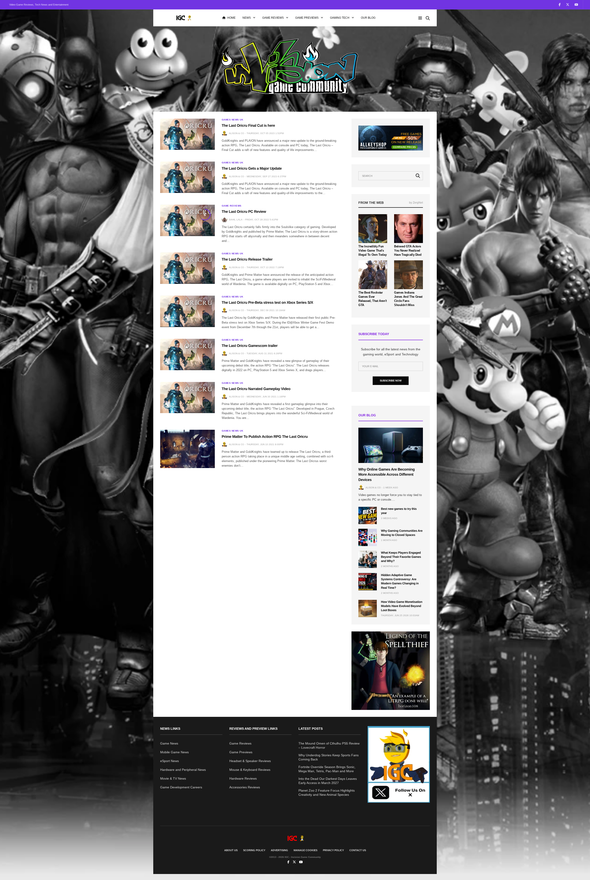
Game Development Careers (181, 787)
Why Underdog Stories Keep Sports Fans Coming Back (328, 757)
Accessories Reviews (244, 787)
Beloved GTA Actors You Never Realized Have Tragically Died (407, 250)
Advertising (279, 850)
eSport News (169, 761)
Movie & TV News (173, 778)
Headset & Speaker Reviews (250, 761)
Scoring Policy (254, 850)
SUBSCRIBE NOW (390, 380)
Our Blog (368, 17)
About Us (231, 850)
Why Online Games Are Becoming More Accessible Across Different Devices (386, 475)
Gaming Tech (339, 17)
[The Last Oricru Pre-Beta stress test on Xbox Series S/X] (187, 311)
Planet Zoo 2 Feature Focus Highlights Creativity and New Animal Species (326, 792)
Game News (169, 743)
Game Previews (307, 17)
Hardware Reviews (243, 778)
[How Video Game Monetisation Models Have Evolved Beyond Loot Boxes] (367, 608)
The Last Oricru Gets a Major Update (252, 169)
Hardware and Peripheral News (183, 770)
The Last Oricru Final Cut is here (248, 126)
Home (231, 17)
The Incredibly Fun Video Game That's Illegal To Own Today (372, 250)
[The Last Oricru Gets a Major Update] (187, 177)
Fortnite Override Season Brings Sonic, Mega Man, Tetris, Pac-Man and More (326, 769)
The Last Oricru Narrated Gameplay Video (256, 389)
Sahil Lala (235, 219)
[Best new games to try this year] (367, 515)
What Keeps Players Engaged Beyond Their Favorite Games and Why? (401, 557)
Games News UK (232, 120)
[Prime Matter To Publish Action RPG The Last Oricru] (187, 449)
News (246, 17)
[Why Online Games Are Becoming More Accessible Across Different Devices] (390, 445)
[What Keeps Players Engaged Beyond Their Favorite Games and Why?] (367, 559)
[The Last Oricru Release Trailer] (187, 268)
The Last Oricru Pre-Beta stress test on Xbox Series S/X (267, 303)
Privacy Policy (333, 850)
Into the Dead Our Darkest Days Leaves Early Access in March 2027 (327, 781)
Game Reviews (273, 17)
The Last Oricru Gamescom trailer (250, 346)
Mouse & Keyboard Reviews (249, 770)
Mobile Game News (174, 752)
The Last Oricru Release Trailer (247, 259)
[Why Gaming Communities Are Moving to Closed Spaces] (367, 537)
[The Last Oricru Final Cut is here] (187, 134)
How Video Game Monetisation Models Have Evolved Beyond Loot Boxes (401, 606)
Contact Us (357, 850)
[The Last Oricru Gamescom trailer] (187, 354)
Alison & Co (236, 133)
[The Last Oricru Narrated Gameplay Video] (187, 397)
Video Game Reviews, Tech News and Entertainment (38, 4)
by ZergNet (416, 202)
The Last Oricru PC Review (244, 212)
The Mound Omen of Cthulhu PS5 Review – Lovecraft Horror (329, 745)
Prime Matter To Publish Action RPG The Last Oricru (265, 437)
